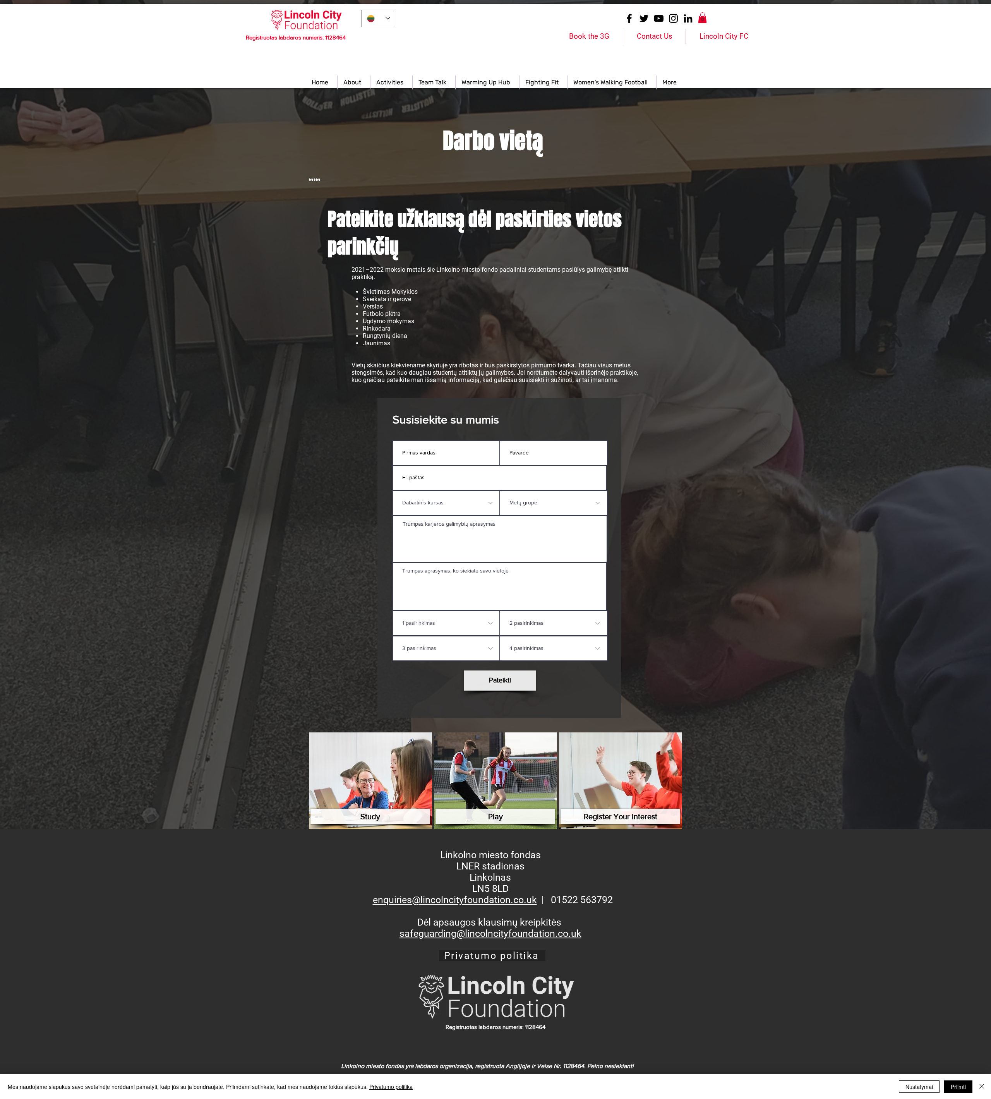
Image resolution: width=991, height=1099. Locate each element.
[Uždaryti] (981, 1086)
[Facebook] (629, 18)
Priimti (958, 1086)
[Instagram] (673, 18)
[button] (702, 17)
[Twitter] (644, 18)
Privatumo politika (391, 1086)
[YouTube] (659, 18)
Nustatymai (919, 1086)
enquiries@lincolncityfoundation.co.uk (455, 899)
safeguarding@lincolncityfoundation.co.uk (490, 933)
